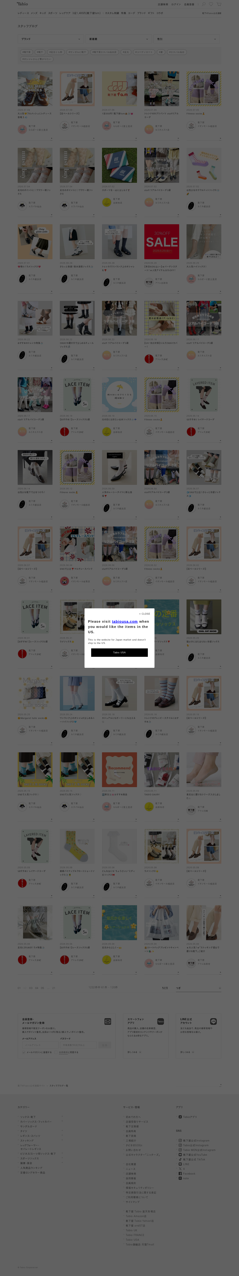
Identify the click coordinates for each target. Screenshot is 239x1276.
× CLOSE (144, 614)
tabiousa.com (125, 621)
